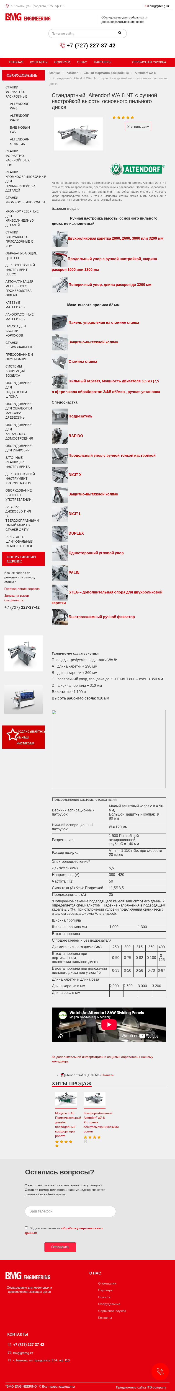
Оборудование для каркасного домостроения (19, 431)
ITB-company (156, 1387)
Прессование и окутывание (19, 357)
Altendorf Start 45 (19, 141)
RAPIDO (75, 436)
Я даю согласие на (64, 1230)
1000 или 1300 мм (83, 270)
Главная (16, 62)
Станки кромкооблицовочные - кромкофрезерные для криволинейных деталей (19, 211)
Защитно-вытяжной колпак (93, 494)
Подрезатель (80, 416)
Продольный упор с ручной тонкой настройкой (112, 455)
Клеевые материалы (15, 305)
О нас (82, 62)
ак (116, 342)
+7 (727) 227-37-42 (28, 1345)
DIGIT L (74, 514)
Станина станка (82, 362)
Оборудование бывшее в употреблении (18, 495)
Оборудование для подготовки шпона (18, 389)
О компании (107, 1283)
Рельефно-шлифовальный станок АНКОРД (19, 541)
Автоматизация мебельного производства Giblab (19, 288)
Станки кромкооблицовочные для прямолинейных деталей (19, 181)
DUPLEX (76, 534)
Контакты (38, 62)
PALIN (74, 573)
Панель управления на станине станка (104, 322)
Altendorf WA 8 (19, 106)
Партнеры (102, 62)
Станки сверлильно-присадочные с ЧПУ (19, 239)
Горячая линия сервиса (22, 589)
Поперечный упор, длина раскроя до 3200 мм (110, 285)
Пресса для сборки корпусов (15, 330)
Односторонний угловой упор (96, 553)
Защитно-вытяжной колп (91, 342)
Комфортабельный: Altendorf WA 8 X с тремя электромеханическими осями (95, 1122)
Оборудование (109, 1304)
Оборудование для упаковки (18, 448)
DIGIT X (75, 475)
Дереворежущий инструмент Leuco (19, 269)
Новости (62, 62)
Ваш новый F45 (20, 130)
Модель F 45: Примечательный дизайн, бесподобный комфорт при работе (66, 1124)
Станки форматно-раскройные (16, 91)
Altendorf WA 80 (19, 118)
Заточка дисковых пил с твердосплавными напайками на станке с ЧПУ (19, 518)
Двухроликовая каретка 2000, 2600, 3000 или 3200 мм (115, 239)
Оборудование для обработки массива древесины (18, 410)
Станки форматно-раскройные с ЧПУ (18, 158)
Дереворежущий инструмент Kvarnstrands (19, 478)
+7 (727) (91, 45)
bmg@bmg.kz (159, 6)
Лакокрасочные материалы (19, 317)
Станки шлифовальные (19, 345)
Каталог (72, 73)
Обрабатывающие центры (19, 255)
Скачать (107, 1075)
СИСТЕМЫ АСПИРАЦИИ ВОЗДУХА (15, 371)
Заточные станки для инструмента (17, 462)
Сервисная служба (149, 62)
